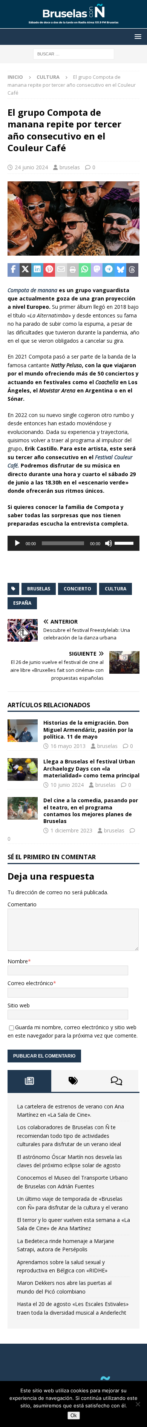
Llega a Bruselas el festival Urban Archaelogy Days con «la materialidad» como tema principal (91, 768)
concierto (77, 589)
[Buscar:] (73, 53)
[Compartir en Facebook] (14, 270)
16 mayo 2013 (68, 746)
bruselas (70, 167)
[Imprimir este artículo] (73, 270)
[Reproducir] (17, 543)
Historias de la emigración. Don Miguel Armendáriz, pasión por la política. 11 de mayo (88, 729)
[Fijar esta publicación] (49, 270)
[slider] (125, 542)
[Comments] (116, 1081)
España (22, 603)
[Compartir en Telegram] (109, 270)
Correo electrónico (30, 983)
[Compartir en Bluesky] (121, 270)
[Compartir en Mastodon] (97, 270)
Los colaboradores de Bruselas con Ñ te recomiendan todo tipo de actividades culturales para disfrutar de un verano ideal (69, 1136)
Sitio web (19, 1005)
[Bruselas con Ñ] (73, 24)
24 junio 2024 (31, 167)
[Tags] (73, 1081)
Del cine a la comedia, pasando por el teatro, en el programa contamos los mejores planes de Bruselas (90, 811)
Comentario (22, 904)
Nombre (18, 961)
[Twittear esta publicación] (26, 270)
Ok (73, 1415)
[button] (136, 36)
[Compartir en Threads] (132, 270)
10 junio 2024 (67, 784)
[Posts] (29, 1081)
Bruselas (38, 589)
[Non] (137, 1404)
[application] (73, 543)
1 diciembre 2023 (71, 830)
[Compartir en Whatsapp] (85, 270)
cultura (115, 589)
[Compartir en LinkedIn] (37, 270)
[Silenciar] (108, 543)
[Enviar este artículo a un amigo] (61, 270)
